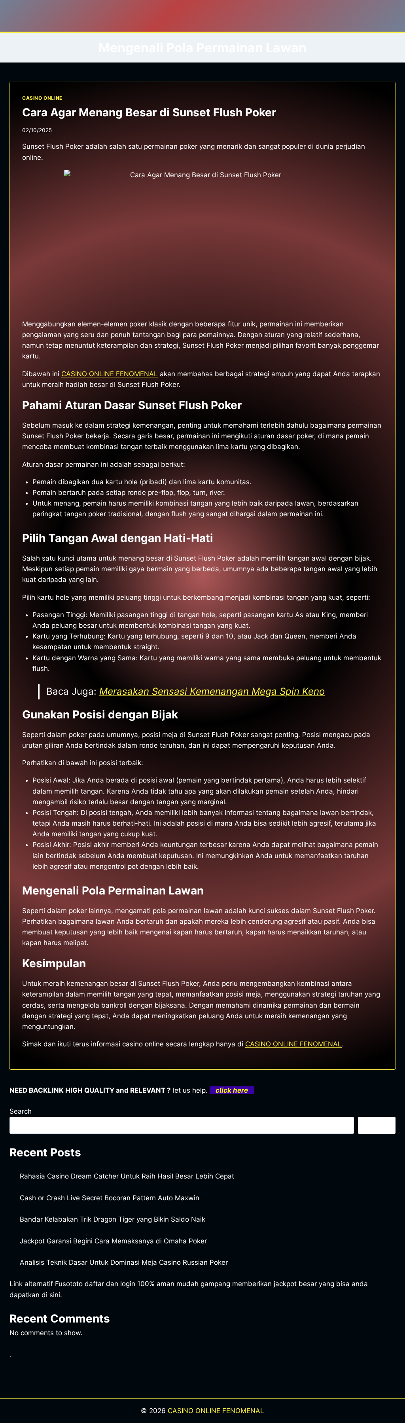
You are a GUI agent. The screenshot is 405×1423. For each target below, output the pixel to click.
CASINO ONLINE (42, 98)
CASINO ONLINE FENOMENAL (109, 374)
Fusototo (69, 1284)
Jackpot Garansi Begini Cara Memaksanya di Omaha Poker (113, 1241)
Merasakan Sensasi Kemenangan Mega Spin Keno (212, 691)
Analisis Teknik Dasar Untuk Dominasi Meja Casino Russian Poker (124, 1262)
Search (20, 1111)
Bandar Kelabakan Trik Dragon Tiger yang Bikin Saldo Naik (112, 1219)
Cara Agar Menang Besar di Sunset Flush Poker (149, 112)
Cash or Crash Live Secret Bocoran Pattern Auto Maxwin (109, 1198)
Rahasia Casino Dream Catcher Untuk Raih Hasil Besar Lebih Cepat (127, 1176)
